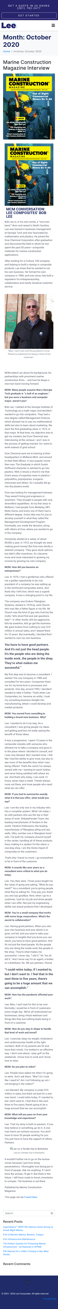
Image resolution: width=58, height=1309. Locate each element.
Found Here (30, 1197)
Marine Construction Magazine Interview (27, 65)
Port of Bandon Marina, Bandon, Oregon (23, 1234)
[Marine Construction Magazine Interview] (29, 106)
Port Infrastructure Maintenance (19, 1239)
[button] (27, 1282)
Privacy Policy (50, 1298)
